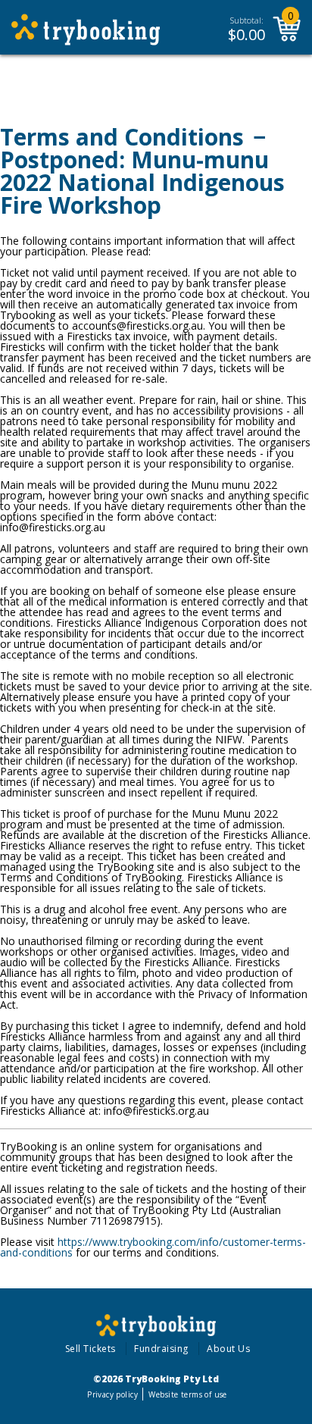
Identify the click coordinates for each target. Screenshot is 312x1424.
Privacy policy (112, 1394)
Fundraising (161, 1348)
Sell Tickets (90, 1348)
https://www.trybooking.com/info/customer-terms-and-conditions (153, 1247)
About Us (228, 1348)
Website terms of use (187, 1394)
